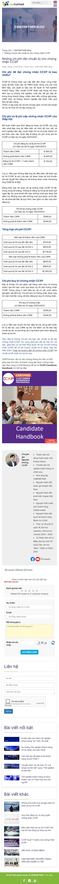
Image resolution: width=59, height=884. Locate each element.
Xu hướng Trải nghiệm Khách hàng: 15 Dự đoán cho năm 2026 (37, 748)
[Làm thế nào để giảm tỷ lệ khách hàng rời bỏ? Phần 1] (11, 757)
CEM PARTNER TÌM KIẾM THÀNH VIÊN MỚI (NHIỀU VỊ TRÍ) (36, 860)
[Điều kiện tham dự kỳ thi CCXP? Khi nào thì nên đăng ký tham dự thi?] (11, 831)
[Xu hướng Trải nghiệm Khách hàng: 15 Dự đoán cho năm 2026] (11, 748)
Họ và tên (10, 603)
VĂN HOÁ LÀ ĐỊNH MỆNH (32, 850)
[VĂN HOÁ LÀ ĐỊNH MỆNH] (11, 852)
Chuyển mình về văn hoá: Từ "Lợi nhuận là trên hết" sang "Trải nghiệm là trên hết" (37, 768)
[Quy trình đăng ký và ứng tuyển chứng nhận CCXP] (11, 819)
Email (9, 612)
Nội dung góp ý (13, 622)
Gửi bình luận (29, 652)
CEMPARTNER (37, 875)
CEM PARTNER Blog (29, 27)
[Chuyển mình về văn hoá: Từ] (11, 766)
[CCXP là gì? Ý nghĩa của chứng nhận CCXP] (11, 842)
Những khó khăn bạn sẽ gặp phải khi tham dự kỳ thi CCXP (38, 804)
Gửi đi (8, 711)
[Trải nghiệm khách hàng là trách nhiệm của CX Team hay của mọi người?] (11, 777)
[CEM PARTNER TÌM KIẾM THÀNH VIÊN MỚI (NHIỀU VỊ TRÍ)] (11, 862)
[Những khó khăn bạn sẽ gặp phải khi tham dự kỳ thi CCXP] (11, 807)
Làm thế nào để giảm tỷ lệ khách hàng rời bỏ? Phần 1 (36, 757)
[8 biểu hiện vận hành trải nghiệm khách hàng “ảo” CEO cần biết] (11, 739)
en (55, 2)
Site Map (49, 875)
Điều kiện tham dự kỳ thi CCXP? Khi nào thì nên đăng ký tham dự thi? (37, 828)
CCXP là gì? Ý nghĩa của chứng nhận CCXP (37, 841)
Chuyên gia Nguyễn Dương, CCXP (25, 459)
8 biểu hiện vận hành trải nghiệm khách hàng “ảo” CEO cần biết (36, 739)
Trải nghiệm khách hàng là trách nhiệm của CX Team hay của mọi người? (36, 779)
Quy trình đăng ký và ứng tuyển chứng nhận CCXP (35, 816)
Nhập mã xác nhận (12, 643)
